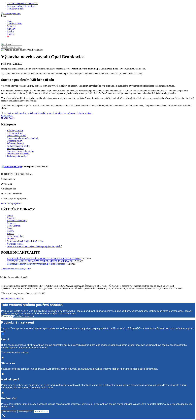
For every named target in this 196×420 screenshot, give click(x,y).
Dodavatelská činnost (16, 135)
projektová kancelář (36, 113)
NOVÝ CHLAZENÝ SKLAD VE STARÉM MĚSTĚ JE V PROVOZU (40, 261)
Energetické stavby (15, 148)
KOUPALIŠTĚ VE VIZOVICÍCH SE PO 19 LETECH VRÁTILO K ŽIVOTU (44, 258)
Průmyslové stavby (15, 143)
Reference (11, 26)
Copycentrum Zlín (15, 8)
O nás (9, 21)
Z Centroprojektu (15, 133)
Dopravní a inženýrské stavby (20, 151)
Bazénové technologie (17, 220)
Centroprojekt (13, 113)
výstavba (89, 113)
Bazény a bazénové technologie (21, 6)
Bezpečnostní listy (15, 236)
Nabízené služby (14, 23)
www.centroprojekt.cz (11, 203)
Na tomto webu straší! (11, 298)
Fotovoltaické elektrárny (18, 153)
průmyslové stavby (75, 113)
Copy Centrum (13, 225)
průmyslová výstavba (56, 113)
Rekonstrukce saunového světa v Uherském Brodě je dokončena (36, 264)
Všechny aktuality (15, 130)
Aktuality (11, 29)
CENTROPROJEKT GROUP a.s (22, 3)
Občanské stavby (14, 141)
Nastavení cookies (15, 244)
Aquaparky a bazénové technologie (23, 138)
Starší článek (7, 115)
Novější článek (8, 118)
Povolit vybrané (25, 412)
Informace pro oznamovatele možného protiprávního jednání (34, 246)
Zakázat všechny (9, 412)
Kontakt (10, 34)
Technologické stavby (17, 156)
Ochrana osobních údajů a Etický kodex (25, 241)
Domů (10, 215)
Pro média (11, 238)
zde (3, 331)
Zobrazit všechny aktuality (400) (16, 268)
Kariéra (10, 31)
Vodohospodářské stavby (18, 146)
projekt (23, 113)
